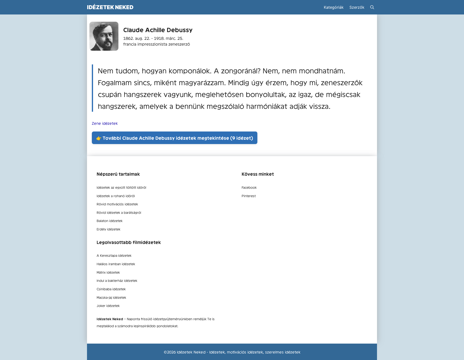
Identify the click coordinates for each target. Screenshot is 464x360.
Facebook (249, 187)
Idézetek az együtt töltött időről (121, 187)
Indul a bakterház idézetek (117, 280)
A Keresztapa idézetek (114, 255)
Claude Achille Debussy (158, 29)
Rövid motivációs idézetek (117, 204)
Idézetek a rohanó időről (116, 196)
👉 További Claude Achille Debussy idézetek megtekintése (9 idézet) (174, 137)
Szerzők (356, 7)
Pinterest (249, 196)
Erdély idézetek (108, 229)
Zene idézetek (105, 123)
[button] (372, 7)
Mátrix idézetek (108, 272)
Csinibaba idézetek (111, 289)
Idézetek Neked (110, 7)
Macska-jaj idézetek (111, 297)
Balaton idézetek (110, 220)
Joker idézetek (108, 305)
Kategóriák (334, 7)
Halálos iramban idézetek (116, 264)
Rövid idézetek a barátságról (119, 212)
